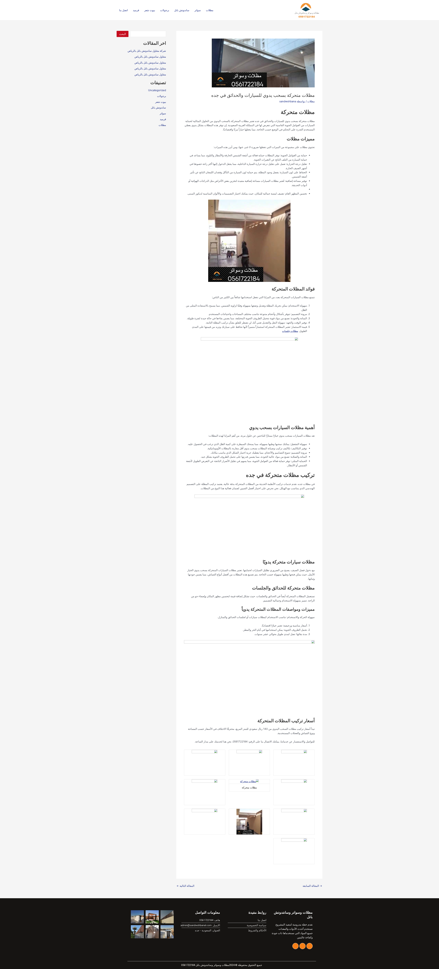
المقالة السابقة (312, 886)
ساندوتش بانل (181, 10)
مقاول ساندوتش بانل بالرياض (150, 56)
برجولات (164, 10)
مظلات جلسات (290, 331)
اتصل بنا (123, 10)
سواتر (197, 10)
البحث (122, 34)
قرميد (136, 10)
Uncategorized (157, 90)
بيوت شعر (149, 10)
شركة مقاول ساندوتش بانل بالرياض (147, 50)
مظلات (209, 10)
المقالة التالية (185, 886)
